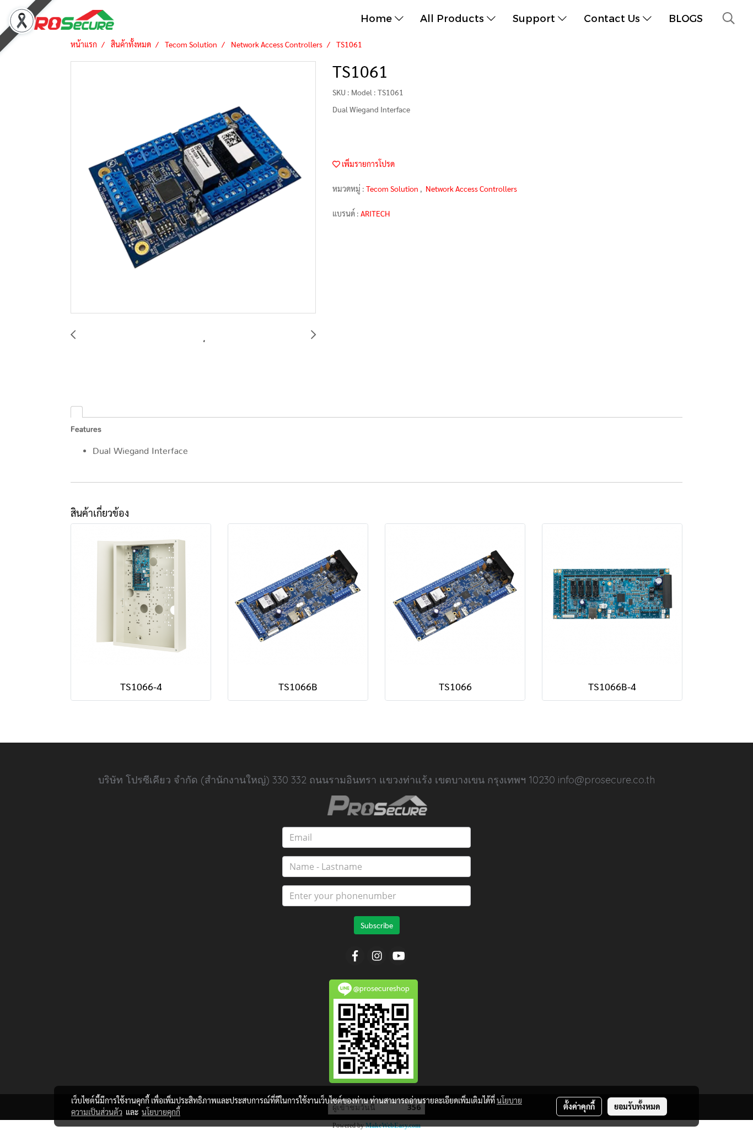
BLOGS (686, 18)
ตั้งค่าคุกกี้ (579, 1106)
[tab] (77, 412)
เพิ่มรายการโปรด (367, 164)
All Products (453, 18)
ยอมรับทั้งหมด (637, 1106)
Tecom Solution (393, 188)
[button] (729, 18)
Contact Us (613, 18)
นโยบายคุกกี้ (161, 1112)
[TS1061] (193, 188)
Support (535, 18)
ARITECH (375, 213)
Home (378, 18)
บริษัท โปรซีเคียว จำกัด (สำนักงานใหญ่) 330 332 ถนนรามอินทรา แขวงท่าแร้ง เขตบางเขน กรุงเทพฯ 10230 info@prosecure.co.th (376, 779)
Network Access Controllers (471, 188)
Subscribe (377, 925)
